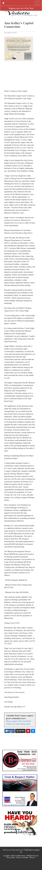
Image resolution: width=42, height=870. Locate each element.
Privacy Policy (11, 857)
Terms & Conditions (22, 857)
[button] (6, 60)
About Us (32, 857)
